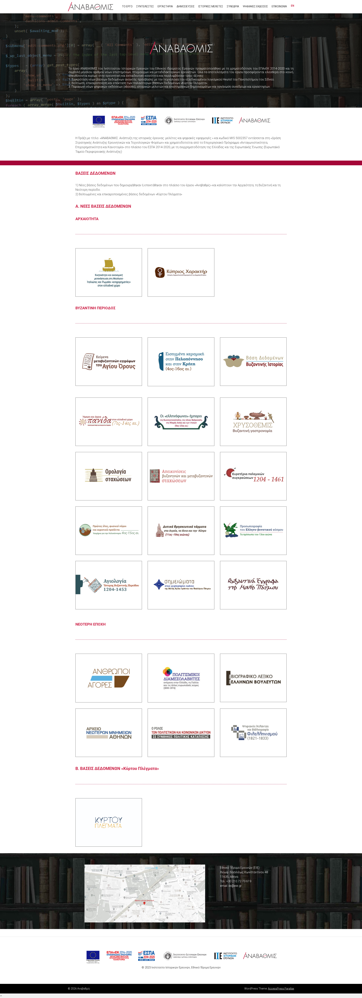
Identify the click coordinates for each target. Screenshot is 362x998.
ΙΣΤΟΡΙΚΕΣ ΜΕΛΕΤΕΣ (210, 6)
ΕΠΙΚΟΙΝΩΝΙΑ (279, 6)
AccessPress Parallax (281, 988)
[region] (181, 60)
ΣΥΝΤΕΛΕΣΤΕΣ (145, 6)
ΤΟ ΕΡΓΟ (127, 6)
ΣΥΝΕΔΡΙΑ (233, 6)
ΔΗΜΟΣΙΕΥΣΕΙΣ (186, 6)
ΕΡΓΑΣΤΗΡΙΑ (165, 6)
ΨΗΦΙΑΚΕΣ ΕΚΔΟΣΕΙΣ (255, 6)
